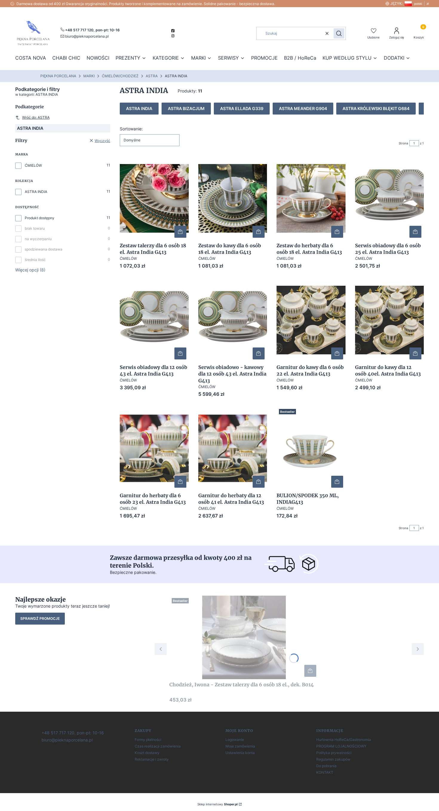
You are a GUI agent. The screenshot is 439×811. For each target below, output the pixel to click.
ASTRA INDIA (36, 191)
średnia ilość (35, 259)
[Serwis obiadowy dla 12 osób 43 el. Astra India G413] (154, 320)
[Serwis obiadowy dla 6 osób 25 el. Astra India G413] (389, 198)
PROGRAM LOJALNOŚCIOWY (341, 746)
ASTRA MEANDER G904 (303, 108)
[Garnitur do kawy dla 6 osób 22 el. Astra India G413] (311, 320)
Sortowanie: (131, 128)
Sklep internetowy (217, 804)
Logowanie (234, 739)
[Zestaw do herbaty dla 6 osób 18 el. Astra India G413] (311, 198)
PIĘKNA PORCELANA (58, 76)
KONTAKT (324, 772)
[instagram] (173, 36)
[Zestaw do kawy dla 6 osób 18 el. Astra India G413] (232, 198)
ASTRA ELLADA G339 (241, 108)
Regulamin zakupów (333, 759)
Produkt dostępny (39, 218)
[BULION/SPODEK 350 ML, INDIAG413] (311, 448)
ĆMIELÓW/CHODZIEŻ (120, 76)
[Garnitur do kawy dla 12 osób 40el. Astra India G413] (389, 320)
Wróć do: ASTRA (36, 117)
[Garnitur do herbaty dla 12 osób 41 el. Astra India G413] (232, 448)
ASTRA (152, 76)
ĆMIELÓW (33, 165)
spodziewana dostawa (43, 249)
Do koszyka (180, 232)
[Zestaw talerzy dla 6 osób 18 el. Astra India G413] (154, 198)
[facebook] (173, 31)
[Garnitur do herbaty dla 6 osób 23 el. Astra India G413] (154, 448)
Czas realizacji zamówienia (158, 746)
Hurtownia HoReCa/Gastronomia (343, 739)
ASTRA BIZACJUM (186, 108)
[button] (339, 33)
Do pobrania (326, 766)
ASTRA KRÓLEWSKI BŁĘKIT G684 (376, 108)
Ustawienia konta (240, 752)
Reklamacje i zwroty (152, 759)
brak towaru (35, 228)
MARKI (89, 76)
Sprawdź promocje (40, 618)
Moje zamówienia (240, 746)
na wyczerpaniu (38, 239)
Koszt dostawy (147, 752)
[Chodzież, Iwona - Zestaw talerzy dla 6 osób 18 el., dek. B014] (244, 637)
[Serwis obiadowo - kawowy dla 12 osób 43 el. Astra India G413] (232, 320)
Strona (403, 143)
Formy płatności (148, 739)
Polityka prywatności (333, 752)
